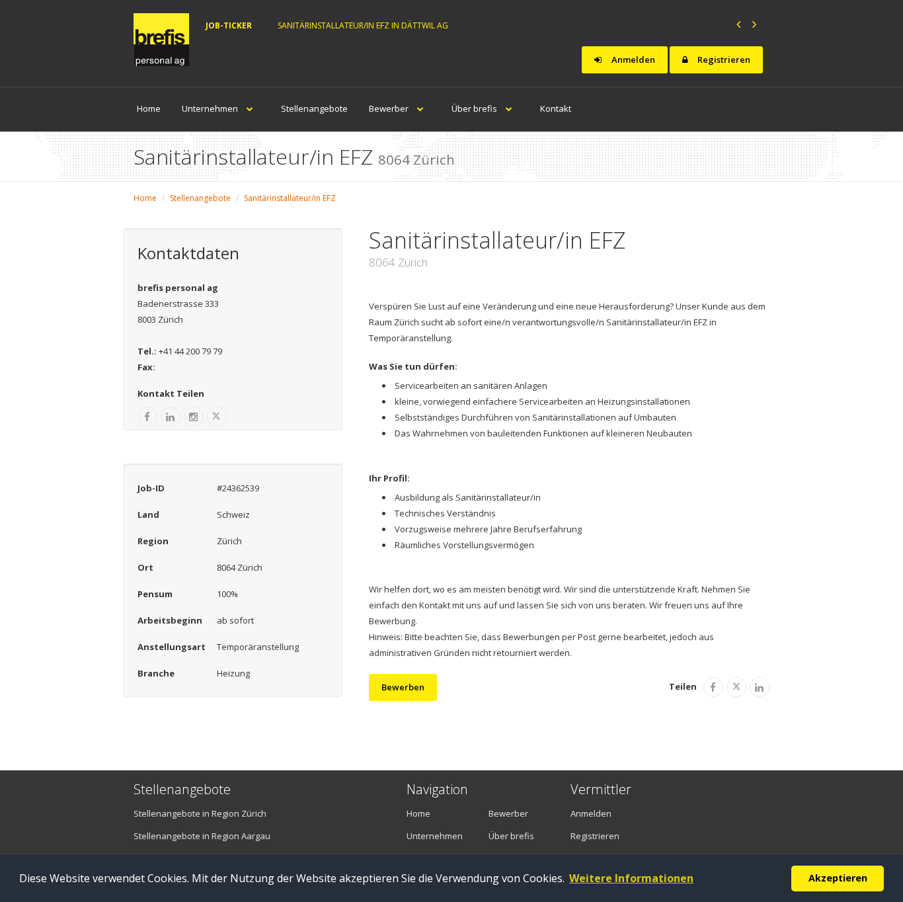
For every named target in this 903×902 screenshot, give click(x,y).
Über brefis (475, 108)
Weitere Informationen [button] (631, 878)
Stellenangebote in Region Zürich (200, 813)
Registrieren (722, 59)
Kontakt (555, 108)
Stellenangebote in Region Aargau (202, 836)
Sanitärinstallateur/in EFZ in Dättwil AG (363, 25)
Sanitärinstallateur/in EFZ (290, 198)
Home (149, 108)
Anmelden (632, 59)
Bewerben (402, 687)
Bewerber (390, 108)
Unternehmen (211, 108)
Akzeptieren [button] (837, 878)
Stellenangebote (314, 108)
